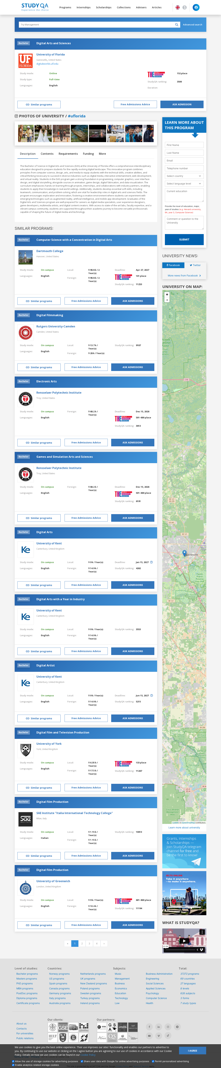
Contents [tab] (47, 154)
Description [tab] (28, 154)
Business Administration (159, 973)
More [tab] (102, 154)
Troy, (39, 398)
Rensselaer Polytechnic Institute (58, 392)
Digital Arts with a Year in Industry (60, 599)
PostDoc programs (26, 993)
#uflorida (77, 115)
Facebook (174, 265)
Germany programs (60, 993)
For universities (24, 1033)
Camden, (41, 331)
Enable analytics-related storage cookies (37, 1065)
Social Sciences (155, 983)
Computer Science (156, 998)
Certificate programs (28, 1003)
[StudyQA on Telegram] (177, 1026)
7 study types (188, 1003)
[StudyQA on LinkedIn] (158, 1026)
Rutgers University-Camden (55, 326)
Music (118, 973)
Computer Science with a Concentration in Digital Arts (74, 240)
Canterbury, (42, 548)
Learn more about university (184, 827)
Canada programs (59, 988)
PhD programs (24, 983)
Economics (121, 988)
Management (122, 978)
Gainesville (41, 59)
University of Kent (49, 543)
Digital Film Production (52, 802)
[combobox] (184, 175)
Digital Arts (44, 532)
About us (21, 1023)
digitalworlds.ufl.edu (47, 63)
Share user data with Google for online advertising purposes (116, 1061)
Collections (124, 7)
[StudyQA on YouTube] (149, 1035)
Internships (83, 7)
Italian (45, 837)
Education (120, 993)
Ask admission (181, 104)
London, (40, 886)
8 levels (184, 988)
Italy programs (57, 998)
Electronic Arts (46, 381)
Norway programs (59, 973)
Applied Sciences (155, 988)
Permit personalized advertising (172, 1061)
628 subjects (187, 993)
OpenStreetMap (188, 822)
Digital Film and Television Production (62, 732)
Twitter (196, 265)
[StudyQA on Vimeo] (158, 1035)
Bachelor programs (27, 973)
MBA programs (24, 988)
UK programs (87, 978)
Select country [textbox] (175, 175)
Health (149, 1003)
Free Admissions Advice (135, 104)
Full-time (54, 79)
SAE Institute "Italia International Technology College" (74, 813)
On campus (47, 269)
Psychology (152, 993)
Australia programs (59, 1003)
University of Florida (50, 54)
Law (117, 1003)
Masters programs (26, 978)
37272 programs (189, 973)
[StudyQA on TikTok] (168, 1035)
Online (53, 73)
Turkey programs (90, 998)
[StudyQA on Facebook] (149, 1026)
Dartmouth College (49, 251)
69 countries (187, 978)
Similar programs (41, 104)
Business (120, 983)
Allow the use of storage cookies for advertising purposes (46, 1061)
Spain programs (58, 983)
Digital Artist (45, 665)
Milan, (39, 818)
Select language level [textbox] (179, 183)
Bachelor (23, 43)
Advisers (141, 7)
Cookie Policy (87, 1054)
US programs (56, 978)
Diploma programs (26, 998)
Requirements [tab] (68, 154)
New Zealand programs (93, 983)
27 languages (188, 983)
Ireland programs (90, 1003)
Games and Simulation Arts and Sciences (64, 457)
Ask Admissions (133, 301)
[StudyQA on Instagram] (168, 1026)
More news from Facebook (183, 275)
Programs (65, 7)
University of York (49, 744)
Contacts (21, 1028)
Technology (121, 998)
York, (39, 749)
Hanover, (41, 256)
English (53, 85)
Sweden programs (90, 993)
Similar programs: (34, 228)
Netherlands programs (93, 973)
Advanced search (192, 24)
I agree (192, 1050)
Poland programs (90, 988)
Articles (156, 7)
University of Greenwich (53, 881)
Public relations (24, 1038)
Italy (45, 818)
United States (54, 59)
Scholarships (103, 7)
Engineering (152, 978)
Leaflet (175, 822)
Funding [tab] (88, 154)
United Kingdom (56, 548)
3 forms (184, 998)
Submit (184, 239)
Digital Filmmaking (49, 315)
